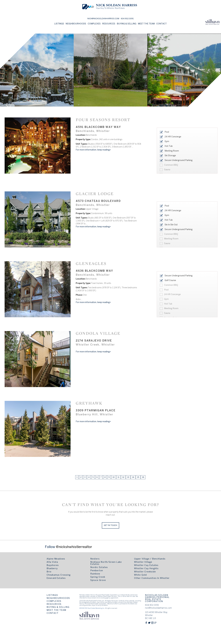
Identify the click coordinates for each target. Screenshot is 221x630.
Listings (52, 595)
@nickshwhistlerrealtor (74, 547)
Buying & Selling (58, 607)
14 (133, 477)
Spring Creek (97, 577)
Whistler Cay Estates (146, 565)
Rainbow (95, 574)
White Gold (140, 575)
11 (118, 477)
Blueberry (52, 569)
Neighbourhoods (58, 598)
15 (138, 477)
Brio (49, 572)
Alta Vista (52, 562)
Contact (161, 24)
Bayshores (53, 565)
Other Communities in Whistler (152, 578)
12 (123, 477)
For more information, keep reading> (93, 150)
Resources (54, 604)
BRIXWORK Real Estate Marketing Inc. (92, 608)
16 (143, 477)
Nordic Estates (99, 567)
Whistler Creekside (145, 572)
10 (113, 477)
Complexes (94, 24)
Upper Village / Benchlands (149, 559)
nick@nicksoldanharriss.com (103, 19)
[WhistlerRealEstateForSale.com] (110, 14)
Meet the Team (146, 24)
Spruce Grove (98, 580)
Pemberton (96, 571)
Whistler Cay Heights (146, 569)
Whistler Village (143, 562)
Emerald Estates (56, 578)
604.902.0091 (127, 19)
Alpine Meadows (56, 559)
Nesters (95, 559)
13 (128, 477)
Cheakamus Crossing (58, 575)
